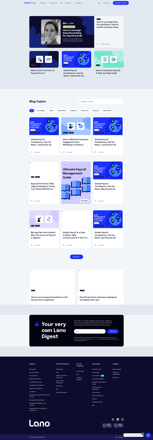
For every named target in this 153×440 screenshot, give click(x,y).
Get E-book (84, 200)
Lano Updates (41, 110)
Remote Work (107, 110)
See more (75, 257)
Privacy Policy (96, 339)
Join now (113, 331)
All (32, 110)
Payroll (51, 110)
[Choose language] (99, 3)
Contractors (84, 110)
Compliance (73, 110)
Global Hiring (62, 110)
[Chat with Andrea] (148, 435)
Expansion (96, 110)
